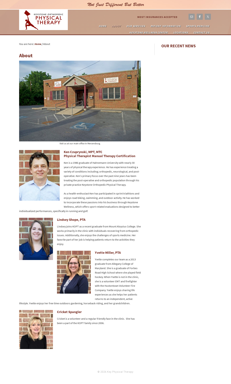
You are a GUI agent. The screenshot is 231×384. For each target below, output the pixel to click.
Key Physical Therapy (43, 20)
